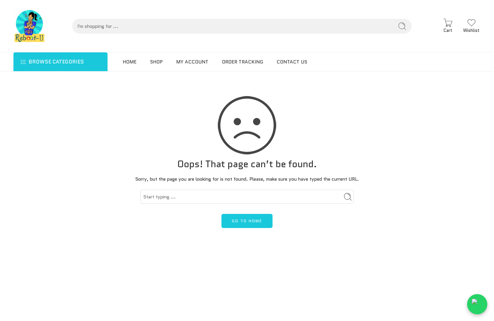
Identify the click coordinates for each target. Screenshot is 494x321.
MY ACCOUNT (192, 61)
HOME (129, 61)
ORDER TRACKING (242, 61)
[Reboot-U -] (29, 26)
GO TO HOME (247, 221)
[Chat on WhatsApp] (477, 304)
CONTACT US (292, 61)
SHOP (156, 61)
